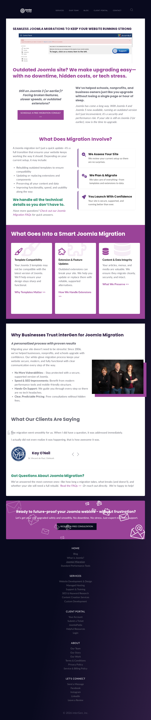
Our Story (75, 653)
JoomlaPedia (75, 625)
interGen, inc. (80, 713)
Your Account (76, 617)
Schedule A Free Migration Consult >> (40, 115)
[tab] (74, 465)
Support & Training (75, 589)
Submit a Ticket (76, 621)
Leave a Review (75, 700)
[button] (131, 10)
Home (75, 548)
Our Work (75, 657)
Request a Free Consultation (76, 526)
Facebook (76, 688)
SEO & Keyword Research (75, 593)
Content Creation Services (75, 597)
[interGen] (26, 10)
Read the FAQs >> (70, 485)
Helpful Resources (75, 629)
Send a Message (75, 684)
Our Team (75, 648)
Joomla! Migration (75, 562)
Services (75, 576)
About (75, 643)
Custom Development (75, 601)
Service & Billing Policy (75, 668)
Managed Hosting (75, 585)
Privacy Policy (75, 664)
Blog (75, 554)
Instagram (75, 692)
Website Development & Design (75, 581)
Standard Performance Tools (75, 566)
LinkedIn (75, 696)
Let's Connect (75, 679)
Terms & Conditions (75, 660)
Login (75, 633)
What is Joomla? (75, 558)
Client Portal (75, 611)
